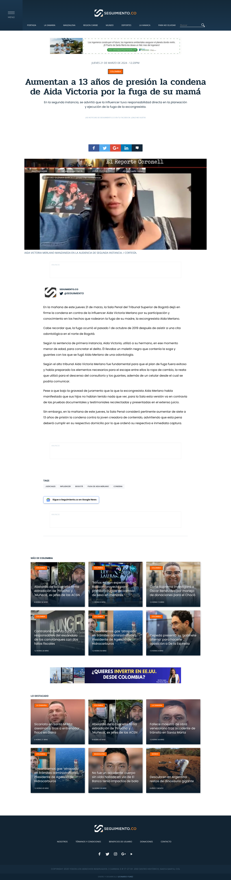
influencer (65, 486)
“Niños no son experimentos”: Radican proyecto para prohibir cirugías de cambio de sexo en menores (114, 588)
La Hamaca (144, 25)
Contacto (166, 841)
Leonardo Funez (125, 876)
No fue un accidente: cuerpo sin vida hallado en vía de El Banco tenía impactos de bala (115, 777)
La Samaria (49, 25)
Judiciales (50, 486)
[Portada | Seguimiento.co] (115, 13)
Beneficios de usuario (120, 841)
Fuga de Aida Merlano (98, 486)
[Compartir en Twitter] (104, 148)
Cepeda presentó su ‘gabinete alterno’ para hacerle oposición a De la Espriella (173, 639)
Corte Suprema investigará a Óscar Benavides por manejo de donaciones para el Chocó (172, 591)
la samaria (41, 705)
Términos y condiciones (88, 841)
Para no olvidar (167, 25)
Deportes (126, 25)
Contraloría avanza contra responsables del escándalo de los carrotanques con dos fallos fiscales (56, 637)
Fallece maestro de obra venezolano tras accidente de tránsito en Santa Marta (172, 728)
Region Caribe (90, 25)
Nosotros (62, 841)
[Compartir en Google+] (115, 148)
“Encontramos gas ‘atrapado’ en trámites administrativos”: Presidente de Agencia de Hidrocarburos (114, 637)
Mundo (110, 25)
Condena (118, 486)
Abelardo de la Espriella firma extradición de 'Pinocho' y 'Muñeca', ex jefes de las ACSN (57, 591)
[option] (115, 207)
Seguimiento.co (69, 289)
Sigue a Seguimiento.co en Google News (75, 499)
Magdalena (69, 25)
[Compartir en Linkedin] (126, 148)
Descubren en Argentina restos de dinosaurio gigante (172, 779)
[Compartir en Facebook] (93, 148)
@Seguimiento (74, 293)
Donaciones (146, 841)
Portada (31, 25)
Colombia (115, 71)
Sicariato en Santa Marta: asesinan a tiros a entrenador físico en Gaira (56, 728)
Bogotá (79, 486)
